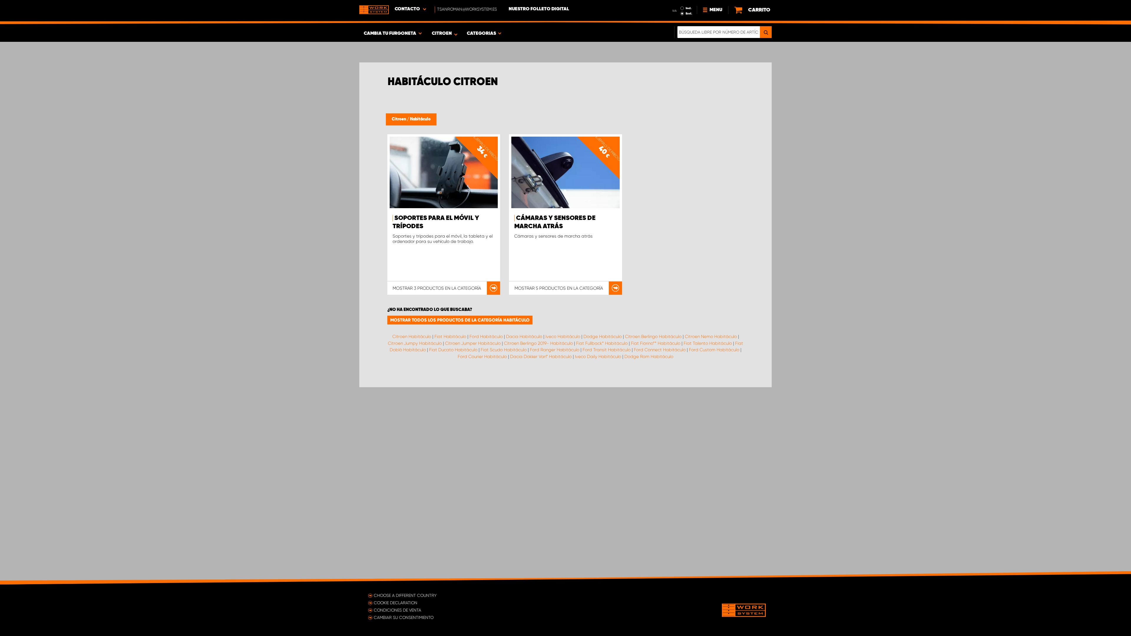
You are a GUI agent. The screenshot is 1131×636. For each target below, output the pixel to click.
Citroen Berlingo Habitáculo (653, 336)
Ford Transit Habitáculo (607, 349)
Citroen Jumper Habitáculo (473, 343)
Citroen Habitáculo (411, 336)
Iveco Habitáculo (562, 336)
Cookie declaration (395, 602)
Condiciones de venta (397, 610)
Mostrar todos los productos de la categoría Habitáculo (460, 320)
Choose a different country (405, 595)
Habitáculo (420, 119)
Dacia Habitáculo (524, 336)
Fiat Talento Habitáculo (708, 343)
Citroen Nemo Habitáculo (711, 336)
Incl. (689, 8)
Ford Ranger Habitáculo (554, 349)
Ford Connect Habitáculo (660, 349)
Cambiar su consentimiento (404, 617)
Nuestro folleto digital (539, 9)
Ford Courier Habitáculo (482, 356)
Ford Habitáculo (486, 336)
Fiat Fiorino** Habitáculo (655, 343)
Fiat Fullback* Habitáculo (602, 343)
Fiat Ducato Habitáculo (453, 349)
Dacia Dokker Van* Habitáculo (541, 356)
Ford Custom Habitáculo (714, 349)
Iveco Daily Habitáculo (598, 356)
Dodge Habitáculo (602, 336)
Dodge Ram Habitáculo (648, 356)
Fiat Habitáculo (450, 336)
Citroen (399, 119)
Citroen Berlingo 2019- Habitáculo (538, 343)
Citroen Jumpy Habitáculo (415, 343)
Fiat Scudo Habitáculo (504, 349)
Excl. (689, 13)
